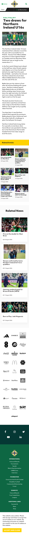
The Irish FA (14, 504)
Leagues (14, 497)
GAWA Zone (14, 470)
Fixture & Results (14, 493)
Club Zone (14, 472)
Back (2, 9)
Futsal (14, 486)
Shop (14, 508)
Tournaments (14, 464)
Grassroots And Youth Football (14, 479)
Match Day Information (14, 468)
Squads (14, 466)
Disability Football (14, 482)
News (14, 506)
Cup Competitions (14, 495)
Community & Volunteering (14, 484)
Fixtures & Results (14, 461)
